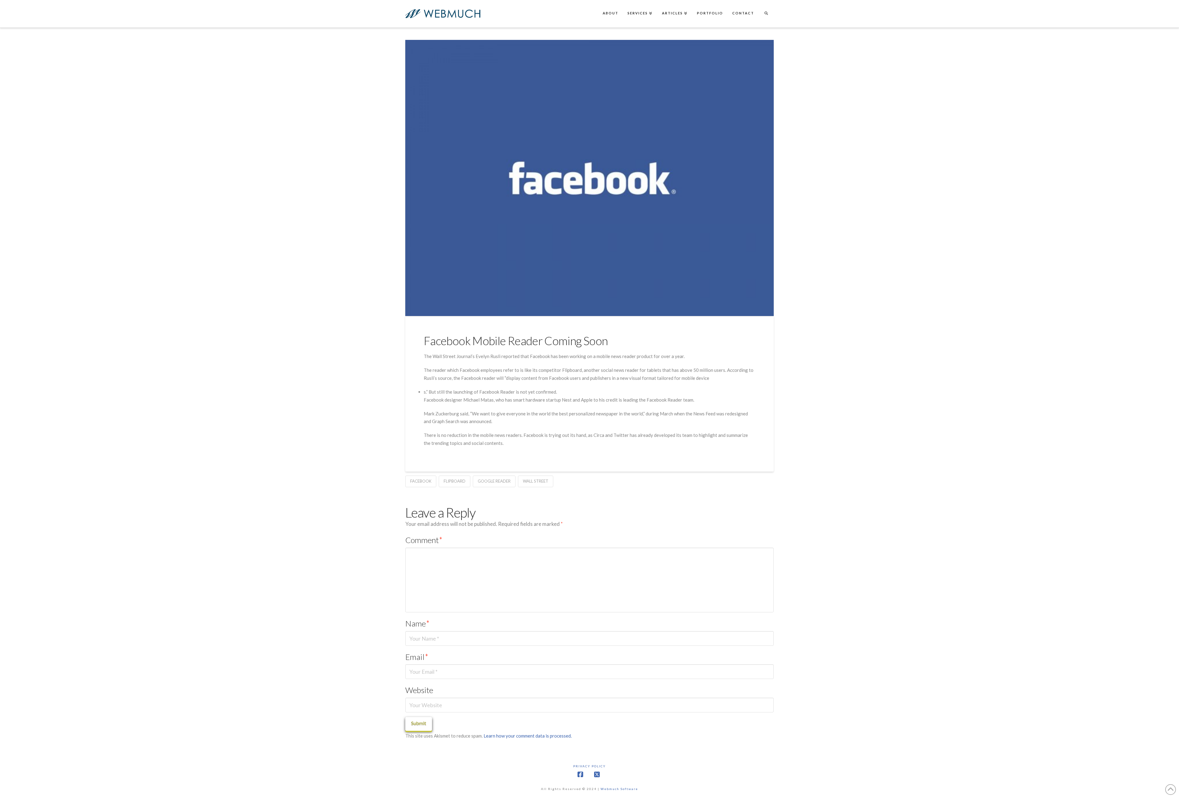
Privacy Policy (589, 766)
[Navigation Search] (766, 14)
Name (417, 623)
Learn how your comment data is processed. (528, 735)
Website (419, 690)
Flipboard (454, 481)
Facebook (420, 481)
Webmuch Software (619, 789)
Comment (423, 540)
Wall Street (535, 481)
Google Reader (494, 481)
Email (416, 656)
